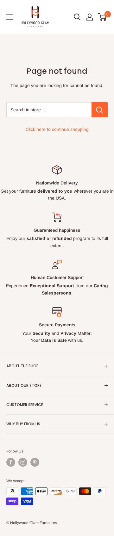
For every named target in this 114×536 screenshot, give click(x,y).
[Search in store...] (100, 109)
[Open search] (77, 17)
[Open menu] (9, 17)
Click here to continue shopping (57, 129)
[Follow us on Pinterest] (34, 462)
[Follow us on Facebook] (10, 462)
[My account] (89, 17)
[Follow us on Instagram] (22, 462)
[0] (102, 17)
